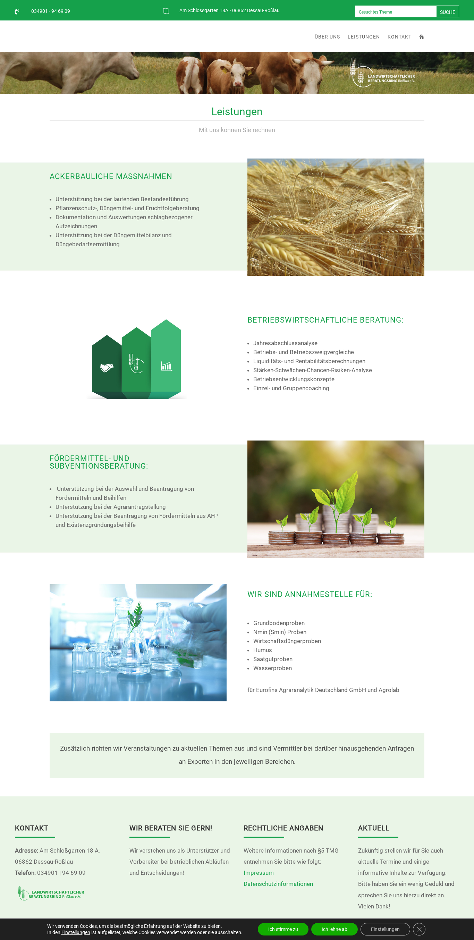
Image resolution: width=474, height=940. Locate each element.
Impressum (259, 872)
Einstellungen (75, 932)
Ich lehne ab (334, 929)
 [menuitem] (421, 36)
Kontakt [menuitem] (400, 37)
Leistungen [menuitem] (364, 37)
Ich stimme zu (283, 929)
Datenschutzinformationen (278, 883)
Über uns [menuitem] (327, 37)
